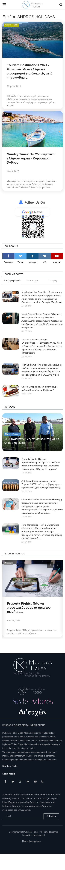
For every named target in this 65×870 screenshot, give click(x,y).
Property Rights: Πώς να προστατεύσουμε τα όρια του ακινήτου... (29, 607)
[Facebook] (8, 256)
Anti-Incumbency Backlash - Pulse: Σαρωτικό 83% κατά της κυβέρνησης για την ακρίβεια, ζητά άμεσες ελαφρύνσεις (41, 484)
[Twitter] (20, 256)
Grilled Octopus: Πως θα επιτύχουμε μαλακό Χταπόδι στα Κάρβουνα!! (39, 388)
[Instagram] (32, 256)
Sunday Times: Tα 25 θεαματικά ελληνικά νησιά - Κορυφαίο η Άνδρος (30, 158)
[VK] (44, 256)
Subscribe (51, 816)
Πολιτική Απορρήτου (31, 841)
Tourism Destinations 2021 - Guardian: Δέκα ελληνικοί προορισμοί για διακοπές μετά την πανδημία (29, 71)
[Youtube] (57, 256)
